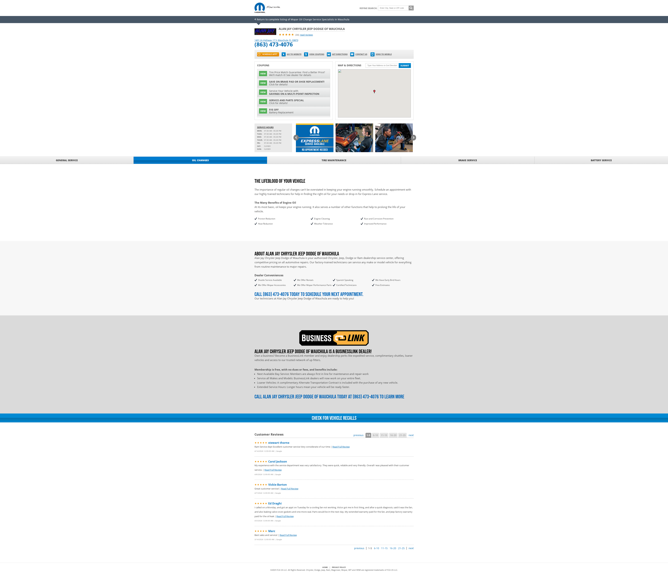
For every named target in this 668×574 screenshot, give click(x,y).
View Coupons (316, 54)
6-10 (375, 435)
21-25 (402, 435)
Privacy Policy (339, 567)
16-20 (393, 435)
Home (325, 567)
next (411, 435)
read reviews (306, 34)
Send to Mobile (384, 54)
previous (358, 435)
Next (413, 138)
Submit (404, 65)
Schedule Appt (269, 54)
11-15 (384, 435)
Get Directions (340, 54)
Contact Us (361, 54)
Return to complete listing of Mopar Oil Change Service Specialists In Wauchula (303, 19)
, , (276, 40)
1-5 (368, 435)
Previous (296, 138)
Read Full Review (341, 446)
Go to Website (294, 54)
